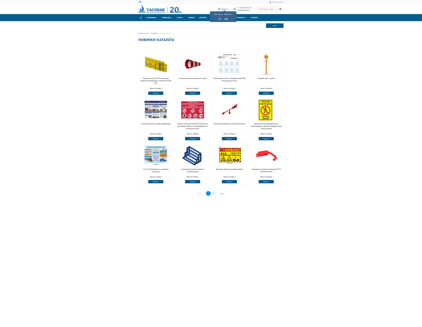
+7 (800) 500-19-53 (244, 8)
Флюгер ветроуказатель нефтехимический (229, 124)
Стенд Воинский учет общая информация (156, 124)
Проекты (191, 18)
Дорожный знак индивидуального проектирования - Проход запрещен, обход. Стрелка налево (266, 126)
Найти (275, 26)
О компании (151, 18)
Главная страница (143, 33)
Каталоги (254, 18)
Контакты (241, 18)
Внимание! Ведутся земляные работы (229, 169)
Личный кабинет (278, 2)
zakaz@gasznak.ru (243, 10)
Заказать (156, 93)
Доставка (203, 18)
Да (219, 18)
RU (140, 2)
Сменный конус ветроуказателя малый (193, 78)
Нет (226, 18)
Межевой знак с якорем (266, 78)
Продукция (166, 18)
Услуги (179, 18)
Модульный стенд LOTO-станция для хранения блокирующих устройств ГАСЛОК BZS (155, 80)
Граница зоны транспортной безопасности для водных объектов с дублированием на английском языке (192, 126)
